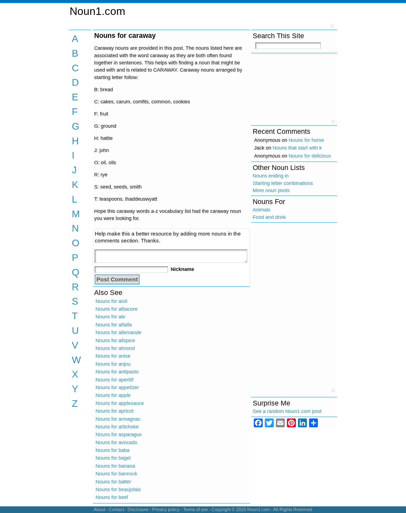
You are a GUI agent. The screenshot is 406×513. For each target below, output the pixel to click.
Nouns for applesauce (120, 403)
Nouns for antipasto (117, 372)
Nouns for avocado (116, 442)
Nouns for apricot (114, 411)
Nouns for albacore (117, 309)
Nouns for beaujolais (118, 489)
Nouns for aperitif (114, 380)
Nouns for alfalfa (114, 325)
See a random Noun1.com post (287, 411)
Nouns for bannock (116, 474)
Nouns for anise (113, 356)
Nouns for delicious (310, 156)
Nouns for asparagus (119, 434)
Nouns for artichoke (117, 427)
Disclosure (138, 509)
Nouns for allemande (118, 332)
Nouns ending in (271, 176)
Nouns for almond (115, 348)
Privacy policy (166, 509)
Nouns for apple (113, 395)
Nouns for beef (112, 497)
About (99, 509)
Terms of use (195, 509)
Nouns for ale (110, 317)
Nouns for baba (113, 450)
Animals (261, 210)
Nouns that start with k (297, 148)
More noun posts (271, 190)
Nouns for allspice (115, 340)
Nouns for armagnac (118, 419)
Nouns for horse (306, 140)
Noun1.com (97, 11)
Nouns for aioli (111, 301)
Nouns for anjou (113, 364)
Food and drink (269, 217)
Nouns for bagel (113, 458)
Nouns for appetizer (117, 387)
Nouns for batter (113, 482)
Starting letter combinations (283, 183)
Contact (116, 509)
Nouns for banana (115, 466)
